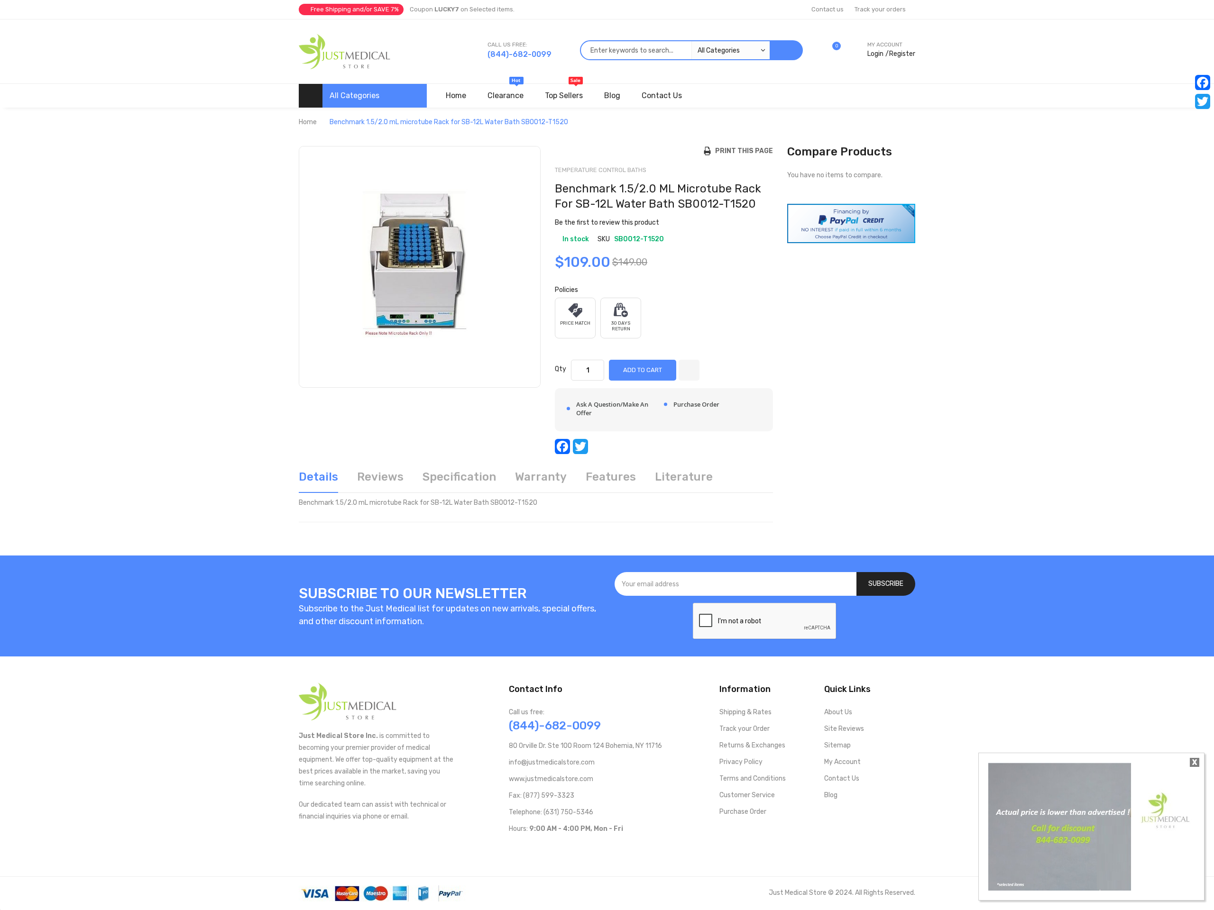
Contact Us (841, 778)
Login (875, 54)
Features (611, 476)
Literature (684, 476)
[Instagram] (558, 848)
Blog (830, 795)
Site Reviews (844, 729)
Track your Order (744, 729)
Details (318, 476)
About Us (838, 712)
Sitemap (837, 745)
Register (902, 54)
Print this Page (742, 151)
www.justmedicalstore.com (551, 779)
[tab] (318, 480)
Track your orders (880, 9)
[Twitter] (1202, 101)
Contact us (827, 9)
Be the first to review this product (607, 222)
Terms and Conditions (752, 778)
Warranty (541, 476)
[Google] (589, 848)
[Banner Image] (851, 223)
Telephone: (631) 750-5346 (551, 812)
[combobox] (675, 50)
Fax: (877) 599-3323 (541, 796)
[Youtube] (528, 848)
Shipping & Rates (745, 712)
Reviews (380, 476)
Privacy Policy (741, 762)
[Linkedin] (574, 848)
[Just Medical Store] (344, 51)
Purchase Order (742, 812)
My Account (842, 762)
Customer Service (747, 795)
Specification (459, 476)
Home (308, 122)
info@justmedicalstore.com (552, 762)
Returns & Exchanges (752, 745)
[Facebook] (1202, 82)
